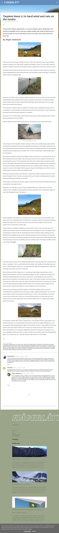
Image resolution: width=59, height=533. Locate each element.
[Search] (21, 2)
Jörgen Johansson (17, 373)
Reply (8, 364)
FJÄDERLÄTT (11, 2)
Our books (14, 430)
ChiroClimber (10, 356)
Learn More (27, 531)
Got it (34, 531)
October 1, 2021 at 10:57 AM (19, 367)
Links (13, 431)
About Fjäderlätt (15, 435)
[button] (4, 25)
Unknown (9, 367)
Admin (13, 433)
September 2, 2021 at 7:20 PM (21, 356)
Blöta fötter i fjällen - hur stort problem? (21, 484)
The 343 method (16, 434)
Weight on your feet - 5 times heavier (20, 459)
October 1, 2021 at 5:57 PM (28, 373)
